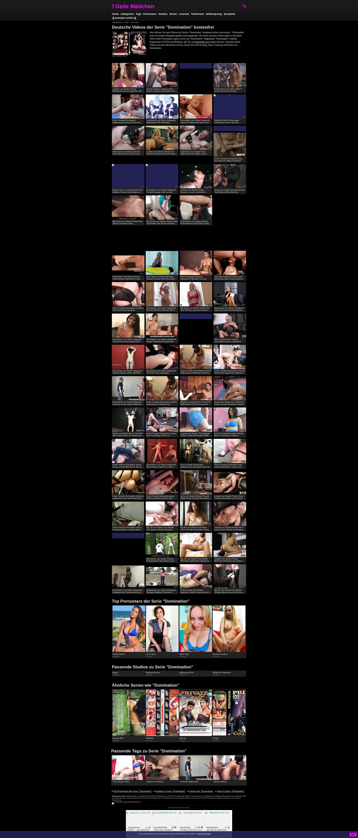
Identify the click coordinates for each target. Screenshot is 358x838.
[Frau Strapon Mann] (128, 767)
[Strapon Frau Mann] (162, 767)
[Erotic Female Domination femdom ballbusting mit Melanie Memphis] (196, 357)
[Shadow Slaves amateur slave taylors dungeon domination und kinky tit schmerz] (162, 75)
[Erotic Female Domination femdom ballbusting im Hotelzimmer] (162, 388)
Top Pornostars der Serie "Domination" (133, 791)
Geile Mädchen (134, 6)
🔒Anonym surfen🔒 (124, 17)
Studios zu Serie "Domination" (171, 791)
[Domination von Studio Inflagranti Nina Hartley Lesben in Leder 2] (162, 451)
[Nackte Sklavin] (229, 767)
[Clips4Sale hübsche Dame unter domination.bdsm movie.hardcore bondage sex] (230, 263)
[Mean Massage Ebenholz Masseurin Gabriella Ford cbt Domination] (196, 263)
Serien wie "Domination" (201, 791)
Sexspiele (229, 14)
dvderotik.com (202, 42)
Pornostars (149, 14)
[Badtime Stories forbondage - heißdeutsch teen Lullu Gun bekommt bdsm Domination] (230, 106)
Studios (163, 14)
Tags (138, 14)
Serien (173, 14)
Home (115, 14)
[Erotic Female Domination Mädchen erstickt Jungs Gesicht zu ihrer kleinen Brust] (196, 576)
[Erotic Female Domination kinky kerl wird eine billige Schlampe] (230, 145)
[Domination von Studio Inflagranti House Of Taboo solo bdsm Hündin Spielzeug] (196, 106)
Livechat (184, 14)
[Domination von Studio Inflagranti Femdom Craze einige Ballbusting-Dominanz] (128, 388)
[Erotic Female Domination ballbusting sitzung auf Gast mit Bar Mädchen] (128, 106)
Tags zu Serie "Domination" (230, 791)
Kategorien (127, 14)
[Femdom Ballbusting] (195, 767)
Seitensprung (214, 14)
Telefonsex (197, 14)
